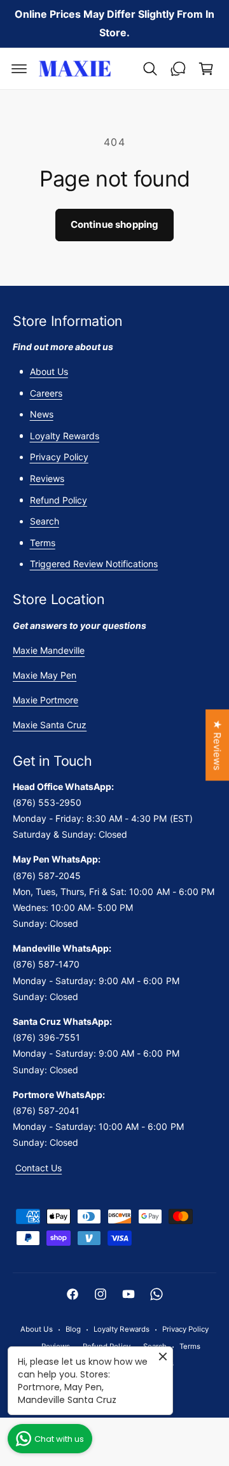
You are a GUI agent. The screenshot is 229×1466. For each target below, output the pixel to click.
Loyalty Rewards (64, 435)
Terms (42, 542)
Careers (46, 393)
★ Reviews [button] (217, 744)
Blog (73, 1329)
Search (44, 521)
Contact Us (38, 1167)
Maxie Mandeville (49, 650)
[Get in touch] (178, 69)
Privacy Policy (59, 456)
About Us (49, 371)
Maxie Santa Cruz (50, 724)
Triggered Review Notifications (94, 563)
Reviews (47, 478)
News (41, 414)
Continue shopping (115, 224)
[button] (19, 69)
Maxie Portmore (45, 699)
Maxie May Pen (44, 675)
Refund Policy (58, 500)
